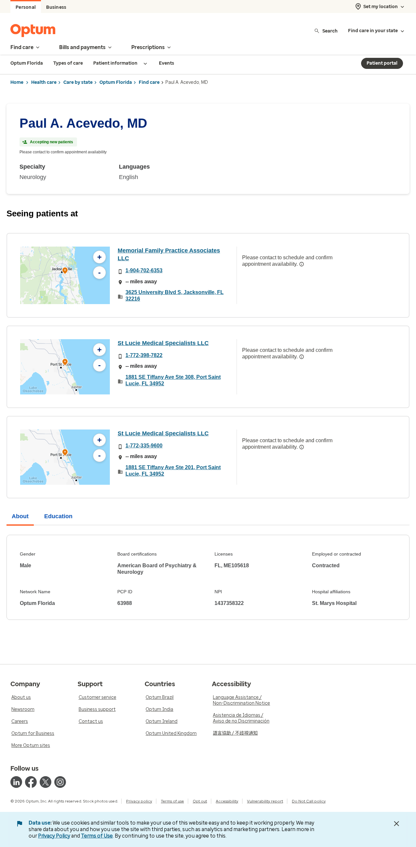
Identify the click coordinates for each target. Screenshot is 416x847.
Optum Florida (115, 82)
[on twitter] (45, 782)
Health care (44, 82)
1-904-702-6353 (143, 270)
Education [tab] (58, 516)
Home (16, 82)
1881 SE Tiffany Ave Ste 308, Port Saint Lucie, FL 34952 (173, 380)
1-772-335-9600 (143, 445)
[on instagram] (60, 782)
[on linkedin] (16, 782)
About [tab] (20, 516)
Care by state (78, 82)
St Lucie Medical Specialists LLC (163, 343)
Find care (149, 82)
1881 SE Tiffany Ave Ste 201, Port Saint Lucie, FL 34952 (173, 471)
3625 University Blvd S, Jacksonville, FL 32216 (174, 295)
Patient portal (382, 63)
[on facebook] (31, 782)
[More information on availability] (301, 264)
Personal (26, 7)
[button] (65, 271)
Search (330, 31)
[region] (65, 275)
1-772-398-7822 (143, 355)
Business (56, 7)
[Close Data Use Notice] (396, 824)
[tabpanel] (208, 577)
